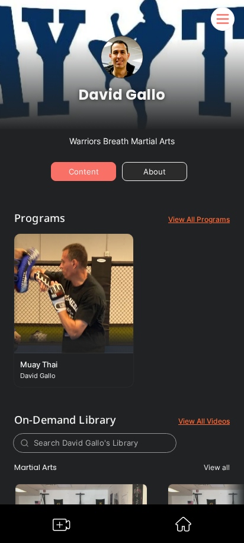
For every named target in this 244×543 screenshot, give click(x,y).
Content (84, 171)
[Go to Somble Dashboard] (183, 528)
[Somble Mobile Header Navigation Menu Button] (223, 19)
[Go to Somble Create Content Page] (61, 527)
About (154, 171)
